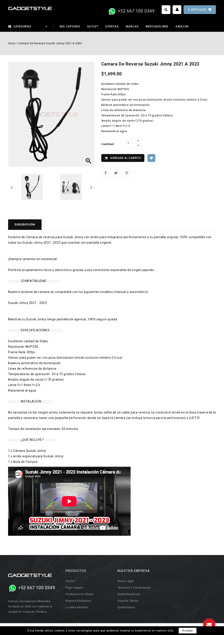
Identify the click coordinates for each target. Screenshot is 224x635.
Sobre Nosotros (128, 594)
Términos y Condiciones (134, 587)
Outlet (92, 26)
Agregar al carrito (123, 158)
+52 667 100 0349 (135, 11)
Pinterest (126, 173)
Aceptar (187, 630)
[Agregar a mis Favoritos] (151, 158)
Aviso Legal (125, 581)
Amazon (182, 26)
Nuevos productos (78, 600)
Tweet (116, 173)
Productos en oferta (79, 594)
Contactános (126, 607)
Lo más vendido (77, 607)
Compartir (106, 173)
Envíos (70, 581)
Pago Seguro (75, 587)
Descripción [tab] (25, 224)
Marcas (132, 26)
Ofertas (112, 26)
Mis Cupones (70, 26)
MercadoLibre (157, 26)
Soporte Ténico (127, 600)
